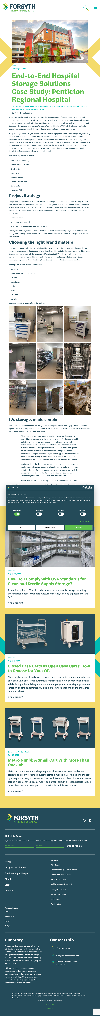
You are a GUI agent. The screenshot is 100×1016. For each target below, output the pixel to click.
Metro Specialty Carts (76, 106)
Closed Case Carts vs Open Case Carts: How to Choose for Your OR (49, 668)
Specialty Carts (18, 109)
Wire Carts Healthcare (35, 109)
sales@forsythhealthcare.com (67, 955)
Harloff (7, 921)
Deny (21, 527)
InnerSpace (9, 916)
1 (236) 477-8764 (63, 948)
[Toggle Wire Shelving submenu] (63, 865)
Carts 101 (11, 571)
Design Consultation (15, 867)
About (8, 879)
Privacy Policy (50, 1004)
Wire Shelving (56, 865)
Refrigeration (56, 904)
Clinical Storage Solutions (27, 106)
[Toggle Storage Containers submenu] (67, 890)
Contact (9, 890)
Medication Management (61, 874)
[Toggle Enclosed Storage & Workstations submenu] (78, 870)
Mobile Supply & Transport (61, 884)
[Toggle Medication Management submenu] (72, 875)
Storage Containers (58, 889)
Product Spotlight (25, 752)
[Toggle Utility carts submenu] (61, 899)
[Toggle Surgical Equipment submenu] (67, 879)
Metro (7, 911)
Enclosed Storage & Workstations (64, 869)
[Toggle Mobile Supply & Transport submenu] (73, 884)
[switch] (39, 514)
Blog (7, 884)
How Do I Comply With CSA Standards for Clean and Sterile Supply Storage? (47, 581)
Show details (84, 521)
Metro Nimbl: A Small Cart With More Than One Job (48, 762)
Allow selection (50, 527)
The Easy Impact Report (17, 873)
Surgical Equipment (58, 879)
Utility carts (55, 899)
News (14, 66)
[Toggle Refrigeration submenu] (62, 904)
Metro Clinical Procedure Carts (52, 106)
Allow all (79, 527)
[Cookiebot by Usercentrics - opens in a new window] (83, 487)
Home (8, 861)
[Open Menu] (95, 8)
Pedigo (7, 926)
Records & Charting (58, 894)
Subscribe (73, 846)
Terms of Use (50, 1008)
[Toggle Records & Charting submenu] (67, 894)
